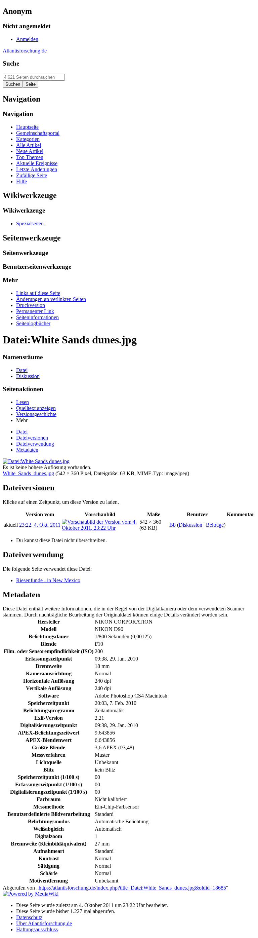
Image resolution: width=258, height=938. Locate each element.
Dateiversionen (32, 438)
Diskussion (190, 525)
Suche (11, 63)
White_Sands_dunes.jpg (28, 473)
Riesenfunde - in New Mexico (48, 580)
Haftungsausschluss (37, 929)
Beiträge (215, 525)
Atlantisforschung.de (25, 50)
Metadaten (27, 450)
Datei (22, 432)
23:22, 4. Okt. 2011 (39, 525)
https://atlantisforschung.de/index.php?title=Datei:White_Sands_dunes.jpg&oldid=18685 (132, 888)
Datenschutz (29, 917)
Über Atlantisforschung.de (44, 923)
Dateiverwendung (35, 444)
